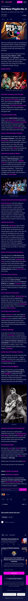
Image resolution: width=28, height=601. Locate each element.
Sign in (25, 2)
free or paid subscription (12, 481)
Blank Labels (10, 444)
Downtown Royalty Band (19, 200)
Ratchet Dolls (12, 114)
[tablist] (7, 517)
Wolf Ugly (10, 329)
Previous (6, 504)
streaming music (6, 361)
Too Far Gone (12, 174)
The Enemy (4, 114)
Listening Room (5, 6)
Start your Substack (10, 594)
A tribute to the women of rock (8, 541)
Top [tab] (3, 535)
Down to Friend (12, 274)
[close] (24, 552)
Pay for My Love (6, 311)
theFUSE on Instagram (12, 474)
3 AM (14, 148)
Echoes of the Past (6, 252)
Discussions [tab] (12, 535)
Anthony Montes (18, 252)
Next (23, 504)
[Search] (25, 535)
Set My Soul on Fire (7, 352)
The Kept (20, 94)
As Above (4, 329)
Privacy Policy (13, 583)
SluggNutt (15, 366)
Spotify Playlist (5, 69)
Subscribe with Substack (15, 578)
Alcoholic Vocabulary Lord (9, 94)
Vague (20, 456)
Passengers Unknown (16, 133)
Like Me (3, 222)
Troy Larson (4, 14)
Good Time (4, 274)
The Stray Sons (14, 293)
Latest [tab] (6, 535)
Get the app (21, 594)
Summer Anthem (6, 366)
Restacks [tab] (11, 517)
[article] (14, 541)
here (24, 461)
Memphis (4, 428)
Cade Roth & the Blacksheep (15, 428)
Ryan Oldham (16, 153)
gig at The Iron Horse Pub (18, 122)
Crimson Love (15, 311)
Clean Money (23, 304)
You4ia (3, 444)
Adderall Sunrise (6, 153)
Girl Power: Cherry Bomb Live (10, 539)
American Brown (6, 200)
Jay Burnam (10, 222)
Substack (7, 598)
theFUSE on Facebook (11, 471)
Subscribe (19, 2)
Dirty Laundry (5, 293)
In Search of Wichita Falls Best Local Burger (10, 549)
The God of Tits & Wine (11, 99)
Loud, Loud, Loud (10, 120)
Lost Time (20, 269)
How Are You (5, 133)
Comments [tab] (4, 517)
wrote (10, 448)
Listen (24, 15)
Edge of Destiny (18, 352)
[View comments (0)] (7, 19)
